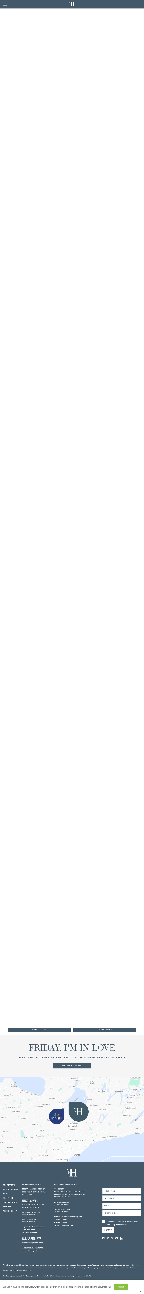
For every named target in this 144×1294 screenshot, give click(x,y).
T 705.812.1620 (60, 1219)
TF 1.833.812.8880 (29, 1233)
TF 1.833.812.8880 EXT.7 (64, 1225)
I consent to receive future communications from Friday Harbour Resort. (123, 1223)
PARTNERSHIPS (10, 1202)
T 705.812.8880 (28, 1230)
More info (107, 1287)
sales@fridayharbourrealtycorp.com (68, 1216)
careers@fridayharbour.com (33, 1251)
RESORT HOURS (10, 1189)
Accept (121, 1287)
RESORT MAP (9, 1185)
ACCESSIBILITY (10, 1211)
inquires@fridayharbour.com (33, 1227)
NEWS (6, 1194)
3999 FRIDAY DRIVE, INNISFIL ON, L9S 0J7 (33, 1193)
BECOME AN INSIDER (72, 1065)
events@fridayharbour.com (32, 1243)
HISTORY (7, 1206)
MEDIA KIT (8, 1198)
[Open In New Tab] (126, 4)
